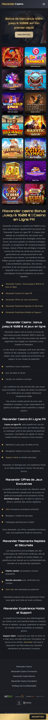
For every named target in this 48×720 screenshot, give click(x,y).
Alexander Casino (24, 666)
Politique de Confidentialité (24, 686)
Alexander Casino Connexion (24, 671)
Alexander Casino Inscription (24, 681)
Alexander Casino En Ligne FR (19, 293)
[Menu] (43, 4)
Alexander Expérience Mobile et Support (23, 312)
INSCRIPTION (24, 34)
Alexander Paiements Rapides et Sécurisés (24, 306)
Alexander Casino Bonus (24, 676)
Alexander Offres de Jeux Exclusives (22, 299)
